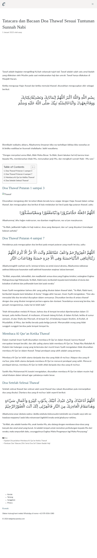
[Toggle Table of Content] (31, 167)
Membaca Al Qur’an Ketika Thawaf (20, 177)
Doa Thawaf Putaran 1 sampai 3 (19, 171)
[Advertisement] (48, 52)
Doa (5, 438)
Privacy (10, 503)
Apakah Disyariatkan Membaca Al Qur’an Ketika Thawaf (25, 441)
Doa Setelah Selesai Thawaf (17, 181)
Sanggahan (11, 500)
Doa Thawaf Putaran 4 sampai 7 (19, 174)
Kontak (9, 494)
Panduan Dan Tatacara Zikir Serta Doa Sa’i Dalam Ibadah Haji (27, 443)
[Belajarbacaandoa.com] (3, 4)
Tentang (10, 497)
